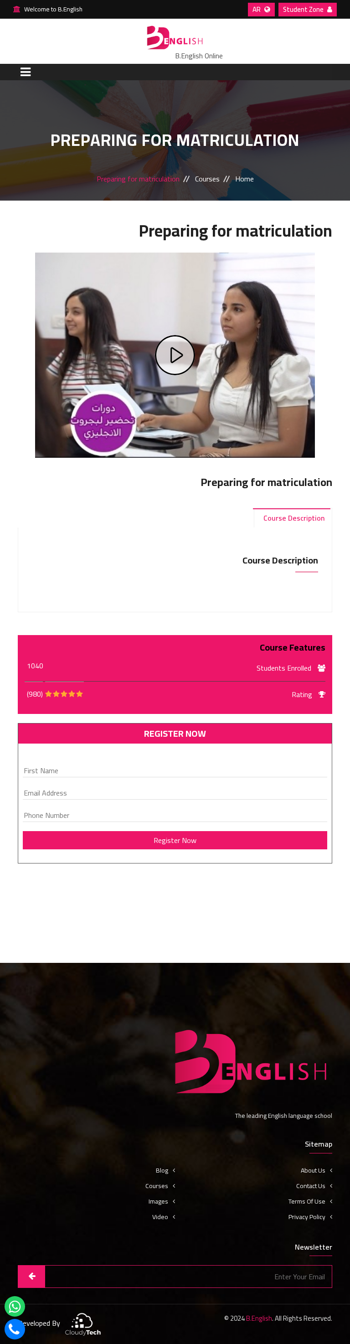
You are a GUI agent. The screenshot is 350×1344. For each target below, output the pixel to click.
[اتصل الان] (15, 1332)
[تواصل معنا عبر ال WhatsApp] (15, 1309)
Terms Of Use (306, 1201)
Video (160, 1217)
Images (158, 1201)
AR (257, 9)
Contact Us (310, 1186)
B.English (259, 1318)
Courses (207, 179)
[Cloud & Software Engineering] (83, 1324)
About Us (313, 1170)
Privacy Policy (306, 1217)
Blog (162, 1170)
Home (244, 179)
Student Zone (304, 9)
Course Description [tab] (293, 518)
